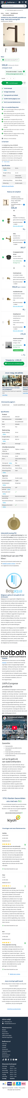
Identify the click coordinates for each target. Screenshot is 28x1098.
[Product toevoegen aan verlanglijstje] (24, 83)
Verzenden (5, 1031)
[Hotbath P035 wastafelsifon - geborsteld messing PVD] (8, 239)
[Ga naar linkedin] (6, 1059)
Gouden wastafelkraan (19, 405)
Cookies (16, 1087)
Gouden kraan (5, 405)
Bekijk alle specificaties (8, 186)
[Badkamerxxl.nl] (10, 2)
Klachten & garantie (7, 1037)
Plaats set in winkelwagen (15, 364)
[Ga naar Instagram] (11, 1059)
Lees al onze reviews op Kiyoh (13, 813)
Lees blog (4, 395)
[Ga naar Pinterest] (13, 1059)
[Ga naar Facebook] (8, 1059)
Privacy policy (22, 1087)
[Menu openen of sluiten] (2, 2)
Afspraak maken (6, 1051)
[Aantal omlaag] (7, 78)
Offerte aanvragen (6, 1035)
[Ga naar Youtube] (16, 1059)
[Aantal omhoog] (13, 78)
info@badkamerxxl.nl (10, 1023)
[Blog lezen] (12, 380)
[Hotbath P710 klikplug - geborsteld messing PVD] (8, 220)
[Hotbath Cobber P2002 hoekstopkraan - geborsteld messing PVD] (8, 278)
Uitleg (5, 170)
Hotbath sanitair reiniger (8, 563)
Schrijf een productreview (14, 1009)
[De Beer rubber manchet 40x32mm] (8, 257)
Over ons (4, 1043)
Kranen (7, 13)
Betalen (4, 1030)
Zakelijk (4, 1045)
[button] (4, 34)
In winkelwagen (13, 83)
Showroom (5, 1049)
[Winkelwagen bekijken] (26, 2)
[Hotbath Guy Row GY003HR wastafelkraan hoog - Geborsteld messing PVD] (14, 34)
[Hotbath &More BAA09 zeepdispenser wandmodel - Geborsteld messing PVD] (8, 322)
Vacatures (4, 1053)
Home (2, 13)
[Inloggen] (19, 2)
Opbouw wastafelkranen (8, 15)
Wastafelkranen (14, 13)
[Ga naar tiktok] (3, 1059)
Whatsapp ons (8, 1021)
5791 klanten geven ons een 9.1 (15, 10)
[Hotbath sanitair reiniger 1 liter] (8, 345)
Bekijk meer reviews (15, 974)
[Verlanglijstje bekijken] (23, 2)
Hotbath (4, 662)
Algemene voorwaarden (7, 1087)
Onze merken (5, 1057)
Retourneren (5, 1033)
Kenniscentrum (6, 1055)
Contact (4, 1047)
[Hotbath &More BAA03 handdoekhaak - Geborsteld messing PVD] (8, 298)
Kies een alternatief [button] (18, 226)
